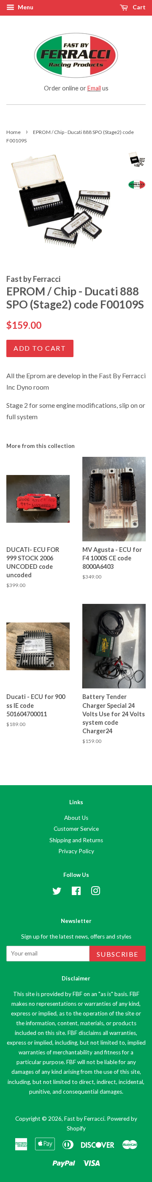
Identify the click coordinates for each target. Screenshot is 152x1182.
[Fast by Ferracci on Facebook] (76, 892)
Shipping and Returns (76, 840)
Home (13, 132)
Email (94, 88)
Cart (138, 7)
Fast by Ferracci (84, 1118)
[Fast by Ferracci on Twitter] (57, 892)
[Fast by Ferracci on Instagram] (95, 892)
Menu (24, 7)
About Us (76, 817)
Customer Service (76, 828)
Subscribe (117, 954)
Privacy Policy (76, 851)
